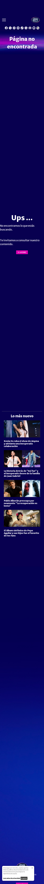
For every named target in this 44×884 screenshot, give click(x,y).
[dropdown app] (30, 28)
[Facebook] (6, 28)
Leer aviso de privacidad (11, 878)
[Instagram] (14, 28)
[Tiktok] (22, 28)
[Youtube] (18, 28)
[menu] (4, 20)
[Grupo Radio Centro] (26, 28)
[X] (10, 28)
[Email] (34, 28)
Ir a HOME (22, 252)
